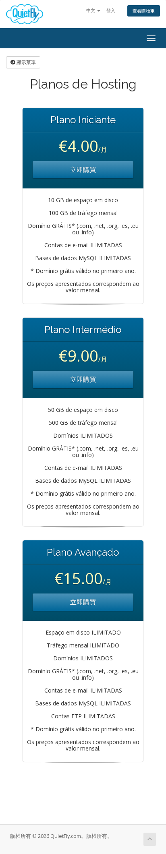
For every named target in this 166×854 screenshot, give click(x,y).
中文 (91, 10)
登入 (110, 10)
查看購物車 (144, 11)
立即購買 (83, 169)
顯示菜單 (25, 62)
